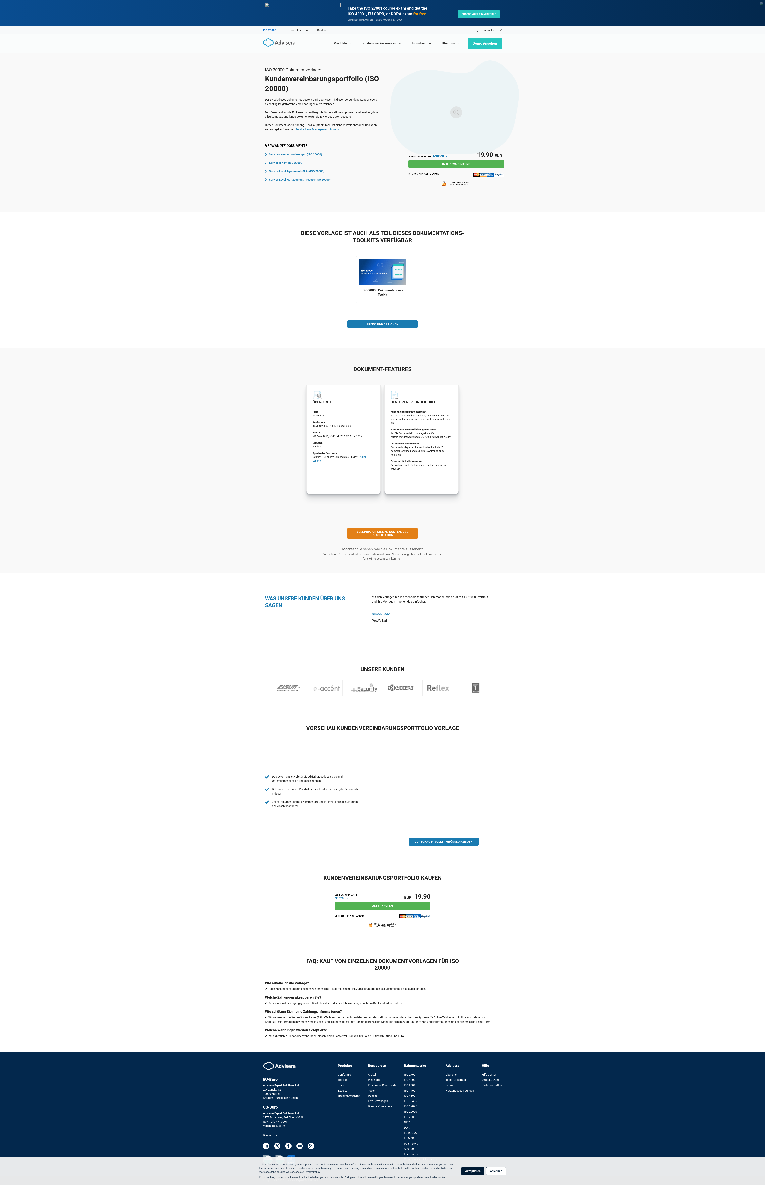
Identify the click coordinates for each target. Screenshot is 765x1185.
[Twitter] (277, 1147)
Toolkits (342, 1079)
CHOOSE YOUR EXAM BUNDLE (479, 14)
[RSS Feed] (311, 1147)
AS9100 (409, 1148)
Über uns (451, 1074)
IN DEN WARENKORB (456, 164)
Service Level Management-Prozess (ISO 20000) (300, 179)
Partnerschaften (492, 1085)
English (363, 457)
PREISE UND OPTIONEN (383, 324)
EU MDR (409, 1138)
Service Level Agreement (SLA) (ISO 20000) (296, 171)
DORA (407, 1127)
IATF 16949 (411, 1143)
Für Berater (411, 1154)
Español (317, 460)
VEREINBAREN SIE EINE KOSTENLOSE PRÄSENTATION (382, 533)
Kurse (341, 1085)
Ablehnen (496, 1171)
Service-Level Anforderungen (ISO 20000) (295, 154)
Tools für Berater (456, 1079)
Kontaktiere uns (299, 30)
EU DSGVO (410, 1132)
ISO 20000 (410, 1111)
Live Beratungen (378, 1101)
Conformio (344, 1074)
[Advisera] (280, 43)
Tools (371, 1090)
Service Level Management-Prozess (317, 129)
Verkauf (450, 1085)
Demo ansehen (485, 43)
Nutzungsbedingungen (460, 1090)
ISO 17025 (410, 1106)
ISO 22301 (410, 1117)
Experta (342, 1090)
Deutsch (438, 156)
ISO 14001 (410, 1090)
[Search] (476, 30)
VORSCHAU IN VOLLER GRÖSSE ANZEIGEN (444, 841)
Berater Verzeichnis (380, 1106)
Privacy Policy (312, 1171)
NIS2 (407, 1122)
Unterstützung (491, 1079)
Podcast (373, 1095)
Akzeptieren (473, 1171)
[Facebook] (288, 1147)
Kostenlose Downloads (382, 1085)
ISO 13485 (410, 1101)
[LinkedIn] (266, 1147)
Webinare (374, 1079)
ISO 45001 (410, 1095)
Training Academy (349, 1095)
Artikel (372, 1074)
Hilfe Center (489, 1074)
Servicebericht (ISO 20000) (286, 162)
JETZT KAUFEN (382, 905)
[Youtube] (299, 1147)
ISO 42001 (410, 1079)
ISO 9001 (409, 1085)
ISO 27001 (410, 1074)
